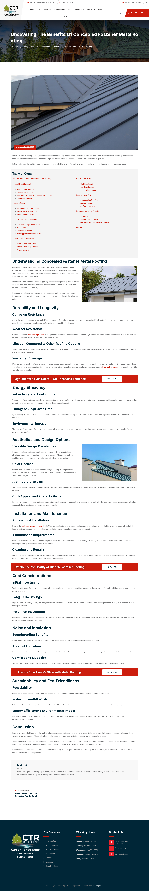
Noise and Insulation (83, 195)
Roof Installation (52, 845)
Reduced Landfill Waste (89, 219)
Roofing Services (44, 9)
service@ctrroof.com (133, 2)
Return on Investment (88, 190)
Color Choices (22, 228)
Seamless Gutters (62, 9)
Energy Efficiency (19, 203)
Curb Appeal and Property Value (29, 234)
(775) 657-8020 (67, 2)
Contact (65, 16)
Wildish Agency (97, 886)
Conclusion (80, 227)
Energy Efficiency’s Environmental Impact (95, 222)
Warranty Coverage (24, 198)
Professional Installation (26, 244)
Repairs (49, 858)
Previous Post (23, 790)
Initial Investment (86, 184)
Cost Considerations (83, 179)
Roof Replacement (53, 849)
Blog (100, 9)
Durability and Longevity (22, 184)
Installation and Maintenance (24, 239)
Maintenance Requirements (27, 247)
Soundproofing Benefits (89, 200)
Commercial (78, 9)
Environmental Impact (25, 215)
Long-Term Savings (87, 187)
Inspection (50, 862)
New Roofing (51, 841)
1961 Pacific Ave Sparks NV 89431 (121, 842)
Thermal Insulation (86, 203)
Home (31, 9)
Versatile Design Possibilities (28, 225)
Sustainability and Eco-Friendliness (89, 211)
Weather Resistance (25, 192)
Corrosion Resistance (25, 189)
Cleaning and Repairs (25, 250)
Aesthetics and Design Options (25, 219)
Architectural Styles (24, 231)
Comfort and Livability (88, 206)
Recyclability (84, 216)
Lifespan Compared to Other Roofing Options (34, 195)
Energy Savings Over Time (27, 211)
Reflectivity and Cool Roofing (28, 208)
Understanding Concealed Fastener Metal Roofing (32, 179)
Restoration (50, 854)
